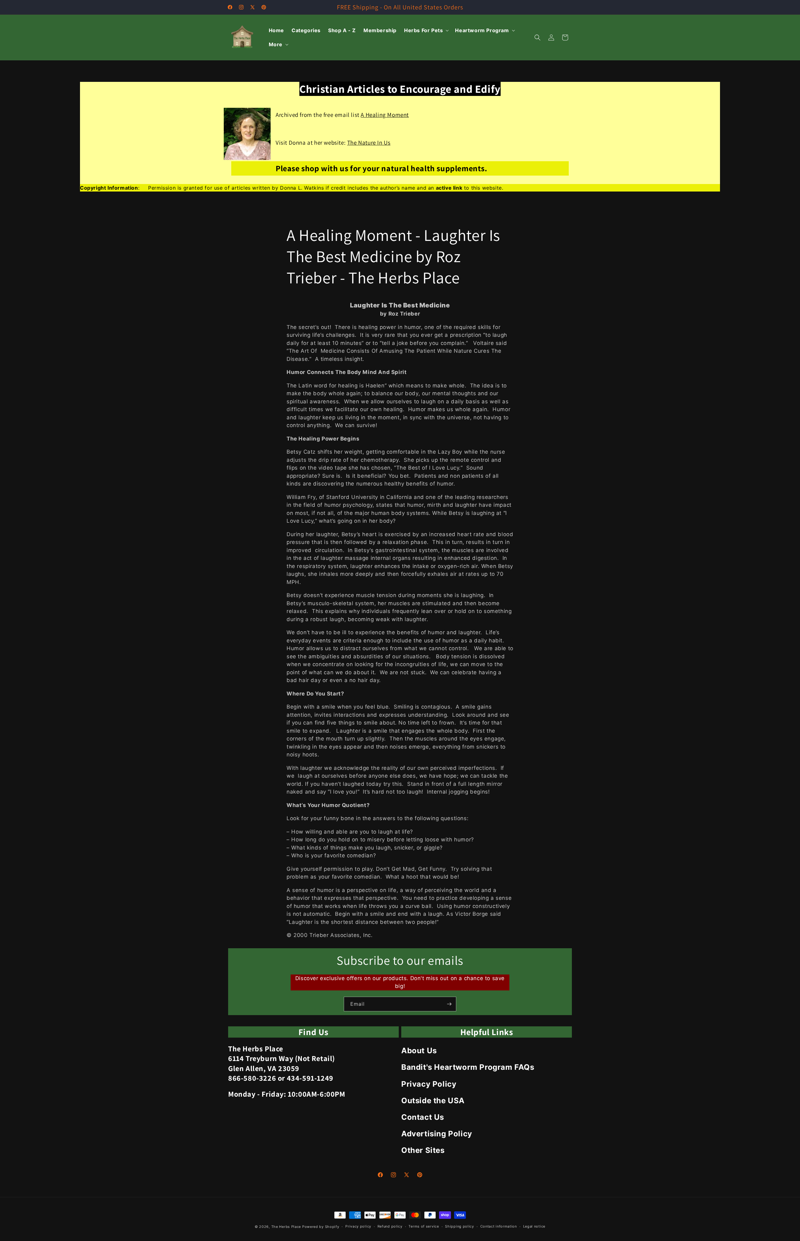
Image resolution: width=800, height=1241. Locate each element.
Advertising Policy (436, 1133)
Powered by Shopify (320, 1226)
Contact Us (422, 1117)
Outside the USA (433, 1100)
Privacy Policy (428, 1084)
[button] (425, 30)
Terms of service (423, 1226)
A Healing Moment (385, 114)
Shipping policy (459, 1226)
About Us (419, 1050)
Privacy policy (358, 1226)
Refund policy (390, 1226)
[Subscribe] (449, 1004)
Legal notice (534, 1226)
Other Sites (423, 1150)
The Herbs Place (286, 1226)
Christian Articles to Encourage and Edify (400, 89)
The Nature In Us (369, 142)
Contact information (498, 1226)
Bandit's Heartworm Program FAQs (467, 1067)
